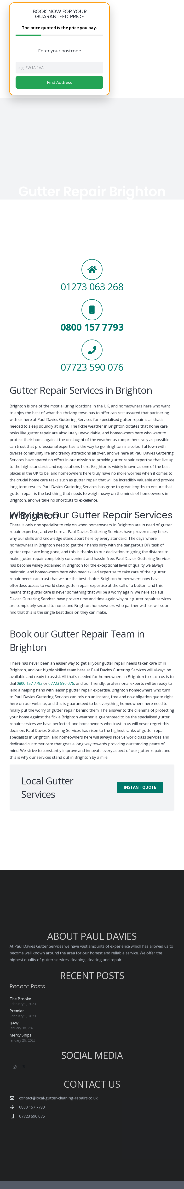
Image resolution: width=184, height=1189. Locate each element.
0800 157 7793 (29, 683)
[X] (24, 1067)
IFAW (14, 1023)
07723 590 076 (61, 683)
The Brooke (20, 998)
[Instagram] (14, 1067)
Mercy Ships (20, 1035)
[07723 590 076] (14, 1116)
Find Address (59, 82)
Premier (17, 1010)
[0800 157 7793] (14, 1107)
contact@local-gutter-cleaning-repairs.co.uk (58, 1098)
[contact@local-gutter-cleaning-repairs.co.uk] (14, 1098)
